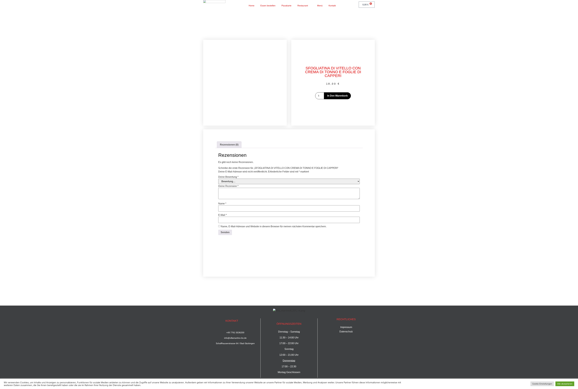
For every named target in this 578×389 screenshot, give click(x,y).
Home (251, 5)
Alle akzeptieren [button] (564, 384)
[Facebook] (346, 5)
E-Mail (222, 215)
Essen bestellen (267, 5)
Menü (320, 5)
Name (222, 203)
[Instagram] (352, 5)
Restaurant (302, 5)
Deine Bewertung (228, 177)
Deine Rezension (228, 186)
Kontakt (332, 5)
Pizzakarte (286, 5)
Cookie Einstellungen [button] (542, 384)
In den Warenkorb (337, 95)
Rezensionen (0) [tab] (229, 144)
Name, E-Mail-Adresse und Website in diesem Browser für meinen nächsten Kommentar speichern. (273, 226)
